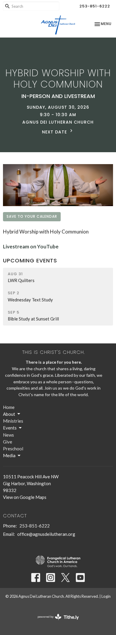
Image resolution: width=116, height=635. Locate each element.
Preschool (13, 448)
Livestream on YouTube (31, 246)
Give (7, 441)
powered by (55, 622)
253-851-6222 (94, 6)
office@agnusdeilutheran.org (46, 534)
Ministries (13, 421)
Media (9, 455)
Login (106, 596)
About (9, 414)
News (8, 435)
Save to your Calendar (32, 216)
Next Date (55, 132)
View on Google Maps (24, 497)
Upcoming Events (30, 260)
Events (10, 427)
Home (9, 407)
